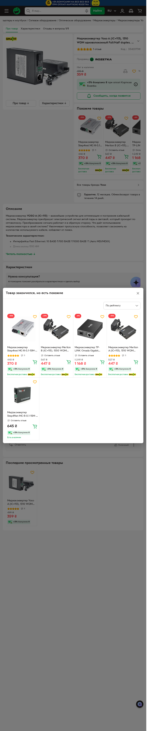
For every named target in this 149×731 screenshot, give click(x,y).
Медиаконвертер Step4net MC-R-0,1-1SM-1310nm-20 (21, 349)
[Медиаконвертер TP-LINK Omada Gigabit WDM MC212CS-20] (90, 329)
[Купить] (35, 362)
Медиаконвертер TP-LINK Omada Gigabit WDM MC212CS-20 (87, 349)
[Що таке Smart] (31, 374)
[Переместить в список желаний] (35, 317)
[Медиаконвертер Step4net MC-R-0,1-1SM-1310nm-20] (22, 329)
